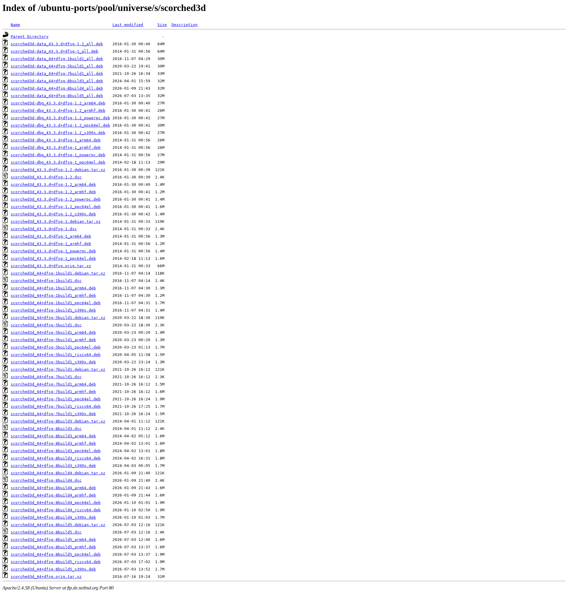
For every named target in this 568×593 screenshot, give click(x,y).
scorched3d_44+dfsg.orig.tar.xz (46, 576)
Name (15, 24)
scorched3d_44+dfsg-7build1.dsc (46, 377)
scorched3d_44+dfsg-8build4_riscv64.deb (56, 510)
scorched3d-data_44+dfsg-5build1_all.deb (57, 66)
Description (185, 24)
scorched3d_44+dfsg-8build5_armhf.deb (53, 547)
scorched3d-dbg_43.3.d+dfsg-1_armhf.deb (56, 147)
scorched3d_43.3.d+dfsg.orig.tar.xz (51, 266)
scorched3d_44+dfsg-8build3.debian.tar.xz (58, 421)
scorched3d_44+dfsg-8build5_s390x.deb (53, 569)
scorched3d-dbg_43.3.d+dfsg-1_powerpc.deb (58, 155)
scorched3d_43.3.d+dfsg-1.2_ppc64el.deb (56, 206)
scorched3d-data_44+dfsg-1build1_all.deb (57, 59)
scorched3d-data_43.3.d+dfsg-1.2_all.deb (57, 44)
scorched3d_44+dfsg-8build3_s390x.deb (53, 465)
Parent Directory (30, 36)
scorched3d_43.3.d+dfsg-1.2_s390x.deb (53, 214)
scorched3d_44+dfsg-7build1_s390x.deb (53, 414)
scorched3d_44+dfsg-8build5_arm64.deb (53, 539)
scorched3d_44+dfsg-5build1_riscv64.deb (56, 354)
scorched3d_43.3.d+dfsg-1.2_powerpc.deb (56, 199)
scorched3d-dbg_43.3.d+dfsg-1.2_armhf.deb (58, 110)
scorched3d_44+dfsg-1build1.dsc (46, 280)
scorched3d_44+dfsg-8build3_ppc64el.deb (56, 451)
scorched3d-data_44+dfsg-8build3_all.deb (57, 81)
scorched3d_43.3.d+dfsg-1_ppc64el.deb (53, 258)
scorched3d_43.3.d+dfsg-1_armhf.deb (51, 243)
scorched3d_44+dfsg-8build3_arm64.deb (53, 436)
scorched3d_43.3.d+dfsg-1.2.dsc (46, 177)
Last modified (127, 24)
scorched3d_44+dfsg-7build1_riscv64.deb (56, 406)
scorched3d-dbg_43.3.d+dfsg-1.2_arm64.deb (58, 103)
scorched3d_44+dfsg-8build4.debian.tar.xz (58, 473)
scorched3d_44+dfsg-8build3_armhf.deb (53, 443)
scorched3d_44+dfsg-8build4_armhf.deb (53, 495)
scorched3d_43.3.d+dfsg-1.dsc (44, 229)
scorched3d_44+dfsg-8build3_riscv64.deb (56, 458)
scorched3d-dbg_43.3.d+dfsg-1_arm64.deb (56, 140)
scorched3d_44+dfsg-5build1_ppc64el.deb (56, 347)
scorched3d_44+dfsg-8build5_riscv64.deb (56, 562)
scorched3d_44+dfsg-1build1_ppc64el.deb (56, 303)
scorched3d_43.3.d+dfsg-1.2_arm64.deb (53, 184)
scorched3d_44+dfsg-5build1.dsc (46, 325)
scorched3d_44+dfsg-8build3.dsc (46, 428)
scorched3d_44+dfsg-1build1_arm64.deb (53, 288)
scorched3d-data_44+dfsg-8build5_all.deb (57, 96)
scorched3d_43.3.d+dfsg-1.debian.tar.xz (56, 221)
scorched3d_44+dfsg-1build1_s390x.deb (53, 310)
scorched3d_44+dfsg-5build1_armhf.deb (53, 340)
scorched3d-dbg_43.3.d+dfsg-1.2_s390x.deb (58, 132)
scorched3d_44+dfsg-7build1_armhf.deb (53, 391)
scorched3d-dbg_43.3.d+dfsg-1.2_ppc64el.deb (60, 125)
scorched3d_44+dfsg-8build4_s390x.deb (53, 517)
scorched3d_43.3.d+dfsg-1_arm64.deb (51, 236)
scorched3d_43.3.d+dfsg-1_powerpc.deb (53, 251)
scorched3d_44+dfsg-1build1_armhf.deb (53, 295)
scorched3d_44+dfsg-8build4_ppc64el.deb (56, 502)
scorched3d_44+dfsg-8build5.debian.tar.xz (58, 525)
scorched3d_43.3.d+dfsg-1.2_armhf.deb (53, 192)
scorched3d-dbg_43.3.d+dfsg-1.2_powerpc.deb (60, 118)
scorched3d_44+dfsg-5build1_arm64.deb (53, 332)
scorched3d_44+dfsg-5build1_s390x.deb (53, 362)
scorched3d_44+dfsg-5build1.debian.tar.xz (58, 317)
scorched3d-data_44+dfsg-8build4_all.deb (57, 88)
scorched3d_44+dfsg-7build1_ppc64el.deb (56, 399)
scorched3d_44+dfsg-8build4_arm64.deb (53, 488)
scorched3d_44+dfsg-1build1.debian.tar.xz (58, 273)
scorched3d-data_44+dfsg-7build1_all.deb (57, 73)
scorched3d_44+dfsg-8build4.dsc (46, 480)
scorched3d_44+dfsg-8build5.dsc (46, 532)
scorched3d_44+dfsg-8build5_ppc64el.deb (56, 554)
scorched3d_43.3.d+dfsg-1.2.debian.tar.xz (58, 169)
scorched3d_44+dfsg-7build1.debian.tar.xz (58, 369)
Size (162, 24)
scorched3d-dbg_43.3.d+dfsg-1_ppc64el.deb (58, 162)
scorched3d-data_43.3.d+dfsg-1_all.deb (54, 51)
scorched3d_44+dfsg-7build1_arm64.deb (53, 384)
